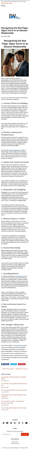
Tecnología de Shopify (23, 447)
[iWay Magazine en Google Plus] (15, 423)
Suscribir (24, 434)
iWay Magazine (16, 447)
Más (4, 5)
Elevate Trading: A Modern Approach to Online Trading (13, 408)
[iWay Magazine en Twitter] (3, 423)
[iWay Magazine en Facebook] (7, 423)
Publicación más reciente (21, 368)
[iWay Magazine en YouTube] (26, 423)
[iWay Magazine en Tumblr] (23, 423)
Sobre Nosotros (15, 441)
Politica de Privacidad (15, 443)
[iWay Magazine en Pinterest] (11, 423)
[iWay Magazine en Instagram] (19, 423)
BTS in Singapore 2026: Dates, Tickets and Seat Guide (14, 390)
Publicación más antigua (8, 368)
